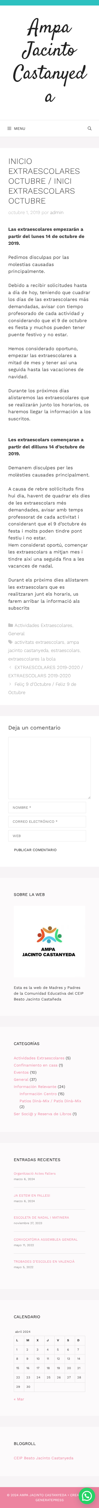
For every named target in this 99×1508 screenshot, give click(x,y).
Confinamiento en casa (35, 1065)
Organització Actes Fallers (35, 1173)
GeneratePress (49, 1500)
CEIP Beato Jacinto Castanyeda (43, 1458)
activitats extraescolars (39, 642)
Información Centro (38, 1094)
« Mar (19, 1399)
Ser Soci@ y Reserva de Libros (42, 1114)
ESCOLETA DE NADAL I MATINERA (41, 1217)
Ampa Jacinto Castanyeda (49, 62)
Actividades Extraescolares (43, 625)
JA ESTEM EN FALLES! (32, 1195)
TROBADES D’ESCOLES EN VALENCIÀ (44, 1261)
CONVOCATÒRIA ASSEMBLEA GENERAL (46, 1239)
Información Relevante (35, 1086)
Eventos (21, 1072)
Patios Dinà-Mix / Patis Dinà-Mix (50, 1101)
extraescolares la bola (32, 659)
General (16, 633)
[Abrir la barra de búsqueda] (89, 128)
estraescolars (65, 650)
